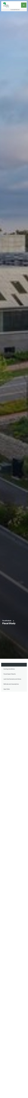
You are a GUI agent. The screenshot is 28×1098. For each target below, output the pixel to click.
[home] (6, 4)
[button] (23, 5)
